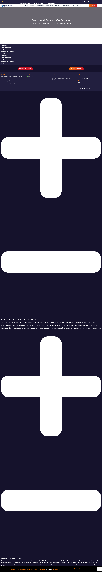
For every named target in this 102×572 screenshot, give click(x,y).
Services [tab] (3, 53)
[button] (51, 206)
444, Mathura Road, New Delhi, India (86, 87)
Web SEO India (48, 569)
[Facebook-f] (82, 1)
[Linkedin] (84, 1)
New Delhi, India (51, 3)
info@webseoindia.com (25, 3)
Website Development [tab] (7, 51)
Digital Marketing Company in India (40, 23)
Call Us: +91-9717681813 (39, 3)
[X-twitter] (86, 1)
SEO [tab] (2, 49)
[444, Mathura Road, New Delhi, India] (79, 85)
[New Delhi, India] (49, 1)
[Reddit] (90, 1)
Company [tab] (4, 45)
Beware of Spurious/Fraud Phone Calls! (11, 558)
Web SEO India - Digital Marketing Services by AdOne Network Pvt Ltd (18, 319)
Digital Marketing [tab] (6, 47)
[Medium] (88, 1)
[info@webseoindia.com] (21, 1)
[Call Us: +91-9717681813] (35, 1)
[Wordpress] (91, 1)
